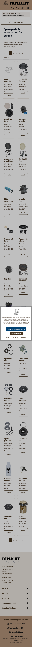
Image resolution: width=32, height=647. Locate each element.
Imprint (8, 337)
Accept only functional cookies (16, 329)
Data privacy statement (18, 337)
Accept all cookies (16, 333)
